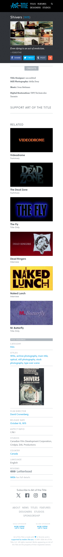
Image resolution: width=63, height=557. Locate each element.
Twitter (18, 495)
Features (42, 3)
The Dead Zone (19, 189)
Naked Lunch (17, 293)
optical (13, 359)
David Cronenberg (19, 414)
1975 (26, 17)
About (16, 507)
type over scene (32, 363)
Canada (14, 453)
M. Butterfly (17, 328)
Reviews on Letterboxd (21, 471)
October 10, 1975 (18, 423)
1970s (12, 355)
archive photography (27, 355)
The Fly (14, 224)
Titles (33, 3)
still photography (26, 359)
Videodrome (17, 155)
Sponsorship (31, 515)
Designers (35, 7)
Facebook (27, 495)
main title (43, 355)
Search (52, 4)
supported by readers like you (22, 539)
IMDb (13, 477)
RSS (44, 495)
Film (12, 346)
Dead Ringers (18, 259)
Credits (31, 68)
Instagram (35, 495)
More (50, 58)
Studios (46, 7)
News (25, 507)
